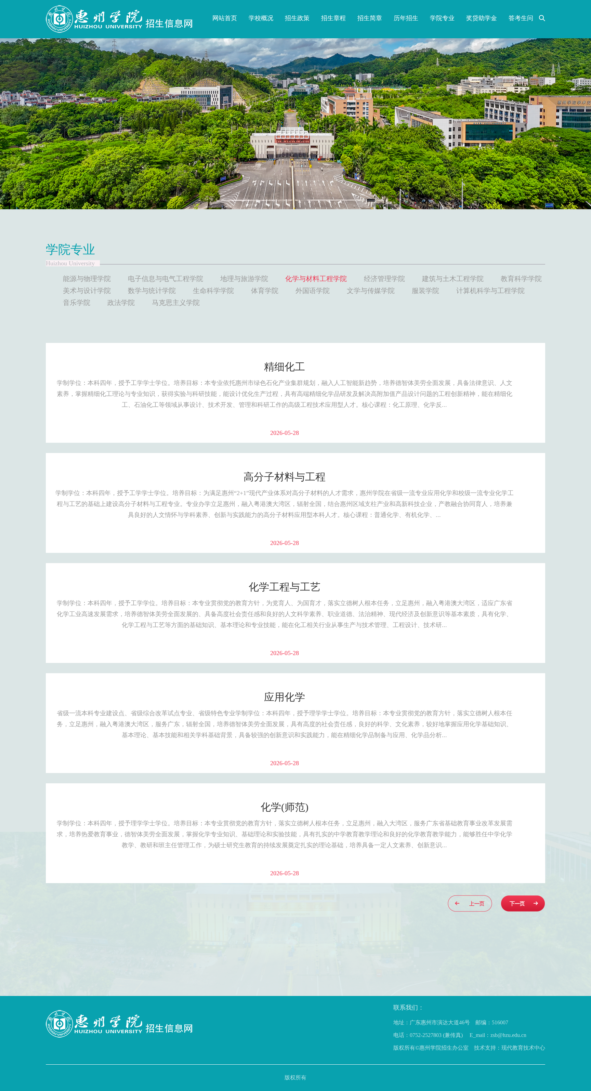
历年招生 (406, 18)
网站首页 (224, 18)
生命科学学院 (213, 290)
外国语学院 (313, 290)
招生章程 (333, 18)
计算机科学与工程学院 (490, 290)
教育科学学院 (521, 278)
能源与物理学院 (87, 278)
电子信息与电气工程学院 (165, 278)
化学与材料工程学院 (316, 278)
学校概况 (261, 18)
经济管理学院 (384, 278)
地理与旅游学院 (244, 278)
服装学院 (425, 290)
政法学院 (121, 302)
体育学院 (264, 290)
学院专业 (442, 18)
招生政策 (297, 18)
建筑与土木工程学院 (453, 278)
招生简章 (369, 18)
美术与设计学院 (87, 290)
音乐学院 (76, 302)
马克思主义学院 (176, 302)
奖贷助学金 (481, 18)
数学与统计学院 (152, 290)
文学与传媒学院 (371, 290)
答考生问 (521, 18)
